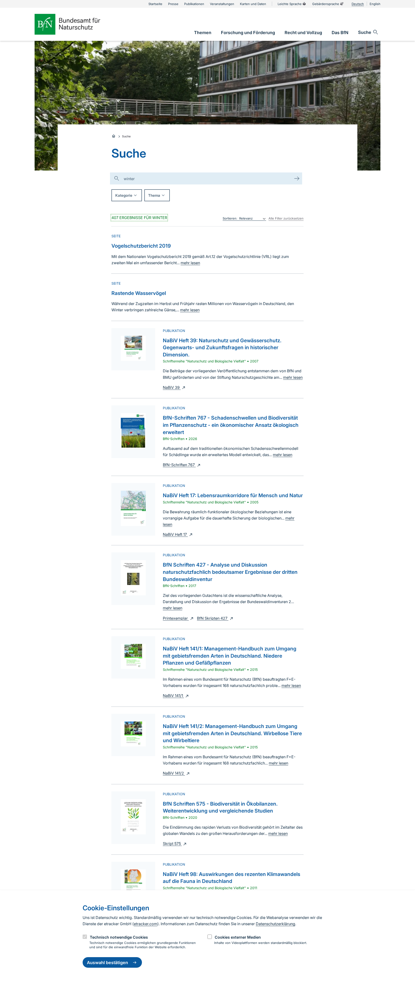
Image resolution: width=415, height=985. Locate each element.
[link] (202, 32)
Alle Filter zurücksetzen (286, 218)
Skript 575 (172, 843)
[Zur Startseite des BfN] (75, 24)
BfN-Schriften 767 (179, 464)
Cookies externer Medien (238, 937)
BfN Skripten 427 (212, 618)
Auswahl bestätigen (107, 962)
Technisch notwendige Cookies (119, 937)
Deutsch (358, 4)
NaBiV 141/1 (173, 695)
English (375, 4)
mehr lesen (190, 262)
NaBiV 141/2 (174, 773)
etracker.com (145, 923)
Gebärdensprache (325, 4)
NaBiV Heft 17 (175, 534)
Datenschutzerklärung (275, 923)
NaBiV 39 (172, 387)
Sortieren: (230, 218)
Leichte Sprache (290, 4)
